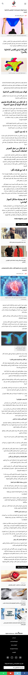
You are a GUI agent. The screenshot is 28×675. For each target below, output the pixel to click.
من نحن (14, 638)
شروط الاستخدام (14, 641)
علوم (26, 15)
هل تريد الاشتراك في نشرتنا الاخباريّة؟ (14, 664)
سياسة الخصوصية (14, 649)
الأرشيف (14, 652)
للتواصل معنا (14, 645)
